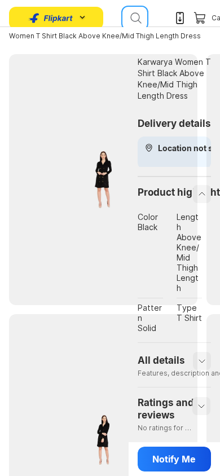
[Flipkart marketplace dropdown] (51, 18)
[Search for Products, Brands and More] (134, 18)
